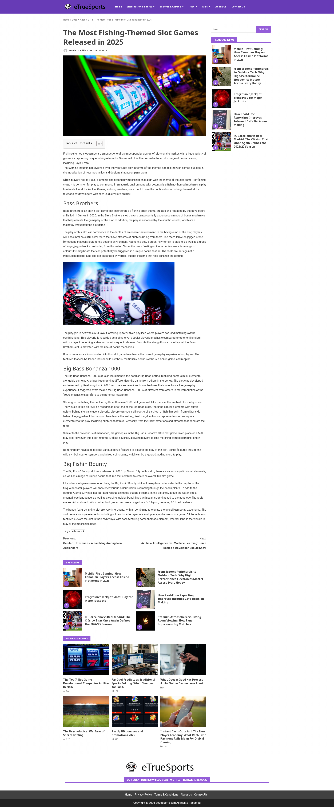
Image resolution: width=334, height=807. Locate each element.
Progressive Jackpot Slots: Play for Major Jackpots (72, 599)
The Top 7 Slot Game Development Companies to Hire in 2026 (86, 659)
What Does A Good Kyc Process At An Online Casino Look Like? (183, 659)
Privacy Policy (143, 794)
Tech (191, 6)
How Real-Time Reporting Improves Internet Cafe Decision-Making (145, 599)
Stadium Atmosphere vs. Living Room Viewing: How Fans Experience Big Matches (145, 621)
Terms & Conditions (166, 794)
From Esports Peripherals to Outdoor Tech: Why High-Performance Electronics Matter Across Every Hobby (145, 577)
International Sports (139, 6)
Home (118, 6)
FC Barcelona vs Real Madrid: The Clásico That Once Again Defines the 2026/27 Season (72, 621)
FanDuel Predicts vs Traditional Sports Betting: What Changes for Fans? (135, 659)
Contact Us (238, 6)
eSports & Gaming (170, 6)
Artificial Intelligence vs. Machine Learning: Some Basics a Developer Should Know (173, 543)
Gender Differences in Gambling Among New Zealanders (92, 543)
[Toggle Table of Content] (98, 144)
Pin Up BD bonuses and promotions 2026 (135, 711)
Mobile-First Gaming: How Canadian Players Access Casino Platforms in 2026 (72, 577)
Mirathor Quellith (77, 50)
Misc (205, 6)
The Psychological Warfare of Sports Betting (86, 711)
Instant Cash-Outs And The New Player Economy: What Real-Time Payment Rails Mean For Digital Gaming (183, 711)
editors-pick (78, 531)
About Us (220, 6)
